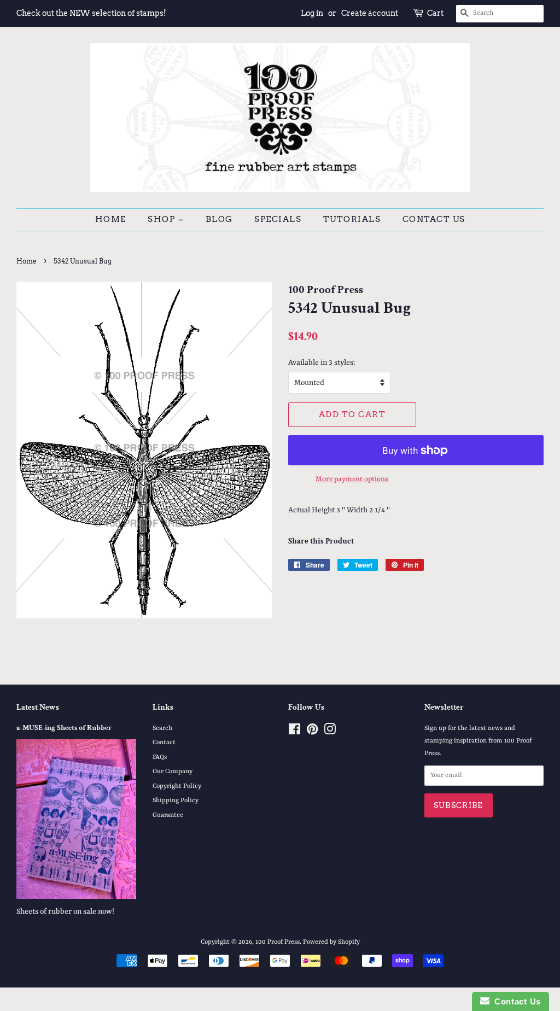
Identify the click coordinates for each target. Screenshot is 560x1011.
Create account (369, 13)
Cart (435, 13)
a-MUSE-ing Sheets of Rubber (64, 728)
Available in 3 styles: (321, 362)
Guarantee (168, 815)
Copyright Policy (177, 786)
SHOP (163, 219)
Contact (164, 742)
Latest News (37, 707)
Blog (219, 219)
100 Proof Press (277, 942)
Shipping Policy (176, 800)
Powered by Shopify (331, 942)
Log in (312, 13)
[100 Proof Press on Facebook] (294, 732)
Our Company (172, 771)
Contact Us (433, 219)
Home (110, 219)
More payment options (352, 479)
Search (162, 728)
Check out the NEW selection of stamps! (91, 13)
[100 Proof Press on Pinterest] (312, 732)
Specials (277, 219)
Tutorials (352, 219)
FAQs (160, 757)
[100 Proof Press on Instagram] (330, 732)
